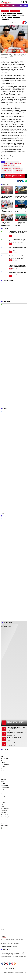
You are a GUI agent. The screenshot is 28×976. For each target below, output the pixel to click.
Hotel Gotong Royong (7, 167)
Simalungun (4, 810)
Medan (2, 789)
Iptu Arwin (17, 167)
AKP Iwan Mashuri (7, 163)
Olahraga (3, 796)
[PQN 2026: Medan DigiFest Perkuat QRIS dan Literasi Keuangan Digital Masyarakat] (7, 203)
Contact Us (4, 968)
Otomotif (3, 798)
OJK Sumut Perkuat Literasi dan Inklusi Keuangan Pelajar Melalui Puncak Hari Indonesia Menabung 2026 (6, 224)
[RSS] (15, 964)
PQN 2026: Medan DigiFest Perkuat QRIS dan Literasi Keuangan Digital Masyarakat (6, 210)
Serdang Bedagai (5, 808)
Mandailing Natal (5, 787)
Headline (7, 11)
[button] (21, 2)
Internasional (4, 777)
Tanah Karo (4, 812)
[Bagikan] (26, 22)
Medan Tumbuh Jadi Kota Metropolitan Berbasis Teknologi (15, 743)
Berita (3, 192)
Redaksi (16, 970)
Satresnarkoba (17, 172)
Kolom (2, 781)
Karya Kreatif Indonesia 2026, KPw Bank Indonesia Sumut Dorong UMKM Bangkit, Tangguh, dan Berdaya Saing (21, 210)
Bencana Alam (4, 758)
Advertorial (3, 752)
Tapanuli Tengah (5, 817)
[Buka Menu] (24, 2)
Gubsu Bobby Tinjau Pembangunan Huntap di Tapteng (16, 728)
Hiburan (3, 773)
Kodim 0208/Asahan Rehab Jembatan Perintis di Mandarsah (15, 738)
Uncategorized (4, 825)
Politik (2, 806)
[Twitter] (20, 181)
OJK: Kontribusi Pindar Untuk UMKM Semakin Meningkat (20, 224)
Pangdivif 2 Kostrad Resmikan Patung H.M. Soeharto (16, 733)
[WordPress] (10, 964)
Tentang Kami (23, 970)
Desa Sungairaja (17, 163)
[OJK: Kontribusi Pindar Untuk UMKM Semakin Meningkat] (21, 217)
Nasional (3, 794)
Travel (2, 821)
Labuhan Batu (17, 11)
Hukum (2, 775)
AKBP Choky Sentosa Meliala (12, 162)
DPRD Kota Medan (5, 764)
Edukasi (3, 766)
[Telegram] (23, 181)
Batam (2, 756)
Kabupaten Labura (7, 168)
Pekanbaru (3, 800)
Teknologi (3, 819)
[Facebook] (18, 181)
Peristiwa (3, 802)
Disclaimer (11, 968)
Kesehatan (3, 779)
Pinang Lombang (18, 170)
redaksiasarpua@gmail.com (10, 946)
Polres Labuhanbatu (7, 172)
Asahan (3, 754)
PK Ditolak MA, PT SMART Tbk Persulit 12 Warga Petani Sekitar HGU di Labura (7, 196)
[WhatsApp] (26, 181)
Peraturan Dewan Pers (6, 970)
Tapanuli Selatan (5, 814)
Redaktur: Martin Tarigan (9, 22)
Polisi (2, 804)
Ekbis (17, 192)
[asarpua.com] (6, 2)
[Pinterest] (7, 964)
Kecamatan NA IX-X (18, 168)
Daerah (2, 11)
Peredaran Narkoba (7, 170)
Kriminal (11, 11)
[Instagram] (12, 964)
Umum (2, 823)
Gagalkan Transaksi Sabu (8, 165)
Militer (2, 791)
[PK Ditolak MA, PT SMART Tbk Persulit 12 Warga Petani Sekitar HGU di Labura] (7, 190)
